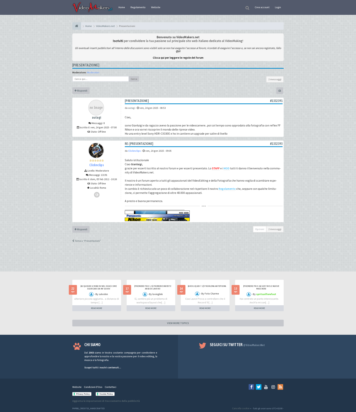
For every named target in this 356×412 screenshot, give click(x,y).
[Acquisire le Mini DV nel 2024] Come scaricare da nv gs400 (98, 287)
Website (155, 7)
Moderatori (93, 72)
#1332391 (276, 101)
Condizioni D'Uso (93, 387)
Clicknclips (96, 165)
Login (278, 7)
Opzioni (259, 229)
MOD (227, 168)
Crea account (262, 7)
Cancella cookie (241, 408)
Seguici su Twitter (237, 344)
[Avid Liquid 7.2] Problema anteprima (207, 286)
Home (121, 7)
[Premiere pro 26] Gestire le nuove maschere (261, 287)
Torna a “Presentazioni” (87, 240)
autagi (96, 117)
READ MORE (96, 308)
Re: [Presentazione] (139, 144)
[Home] (76, 26)
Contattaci (110, 387)
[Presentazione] (85, 65)
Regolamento (138, 7)
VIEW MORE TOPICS (178, 323)
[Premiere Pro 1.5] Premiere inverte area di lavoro (152, 287)
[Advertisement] (178, 260)
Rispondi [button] (82, 90)
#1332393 (276, 144)
